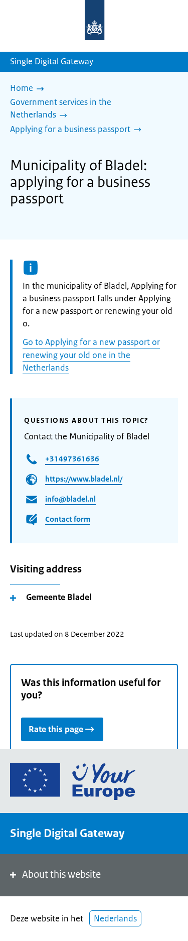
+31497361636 (72, 458)
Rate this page (56, 729)
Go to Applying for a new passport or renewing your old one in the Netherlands (91, 354)
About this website (61, 874)
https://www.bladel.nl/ (83, 479)
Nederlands (115, 918)
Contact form (67, 519)
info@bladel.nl (70, 499)
